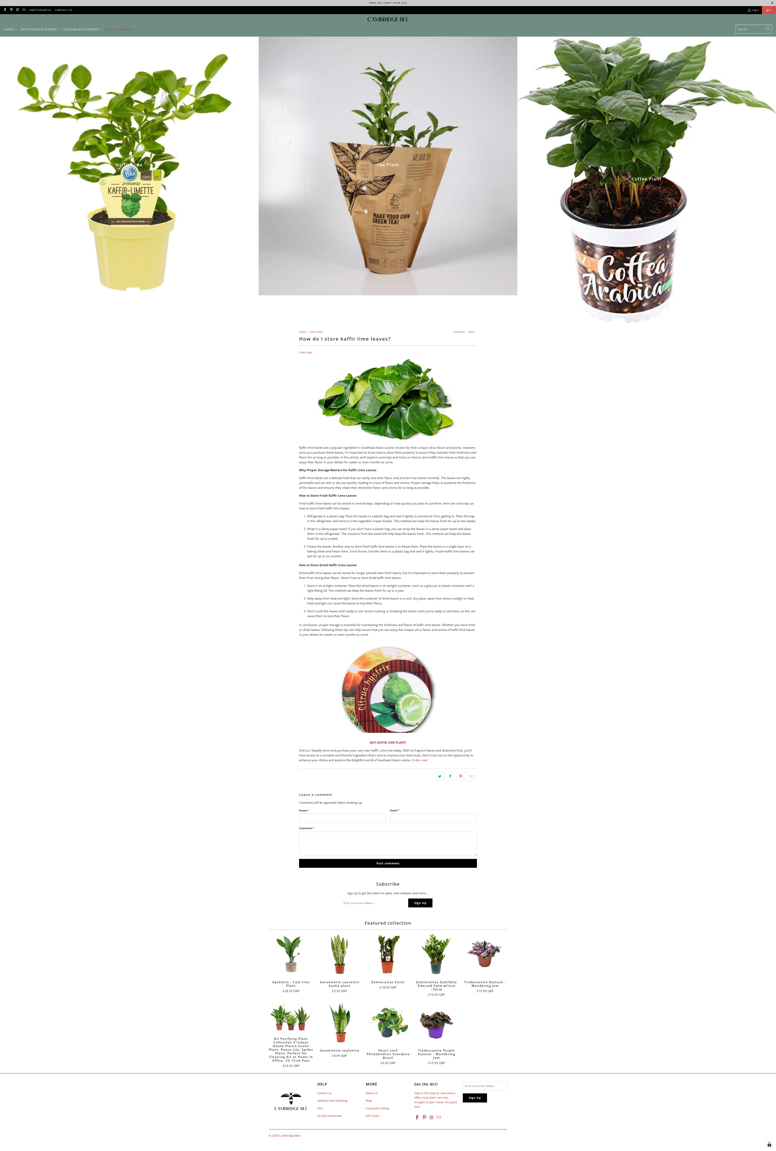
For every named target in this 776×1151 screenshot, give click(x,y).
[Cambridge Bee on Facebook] (4, 10)
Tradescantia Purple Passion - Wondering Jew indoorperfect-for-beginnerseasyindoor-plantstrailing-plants (436, 1022)
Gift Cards (372, 1116)
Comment (306, 828)
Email (394, 810)
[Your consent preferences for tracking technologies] (769, 1144)
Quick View (291, 963)
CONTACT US (63, 10)
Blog (369, 1100)
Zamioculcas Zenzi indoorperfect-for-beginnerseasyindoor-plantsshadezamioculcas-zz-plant (388, 954)
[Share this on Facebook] (450, 776)
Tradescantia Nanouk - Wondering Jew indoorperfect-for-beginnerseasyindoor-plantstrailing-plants (485, 954)
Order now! (420, 760)
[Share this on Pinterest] (461, 776)
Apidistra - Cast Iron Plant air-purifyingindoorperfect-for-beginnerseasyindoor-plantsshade (291, 954)
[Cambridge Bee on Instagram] (17, 10)
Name (304, 810)
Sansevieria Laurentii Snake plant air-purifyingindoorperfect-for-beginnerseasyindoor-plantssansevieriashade (339, 954)
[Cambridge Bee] (388, 20)
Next (471, 331)
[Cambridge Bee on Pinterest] (11, 10)
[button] (11, 30)
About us (372, 1093)
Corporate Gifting (377, 1108)
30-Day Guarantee (329, 1116)
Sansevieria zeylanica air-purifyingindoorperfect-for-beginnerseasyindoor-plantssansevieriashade (339, 1022)
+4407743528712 (39, 10)
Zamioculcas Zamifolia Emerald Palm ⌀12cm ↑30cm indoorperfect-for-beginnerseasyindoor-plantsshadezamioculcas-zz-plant (436, 954)
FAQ (320, 1108)
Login (755, 10)
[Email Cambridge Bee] (23, 10)
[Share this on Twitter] (439, 776)
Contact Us (324, 1093)
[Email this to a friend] (471, 776)
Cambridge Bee (289, 1135)
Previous (459, 331)
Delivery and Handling (332, 1100)
